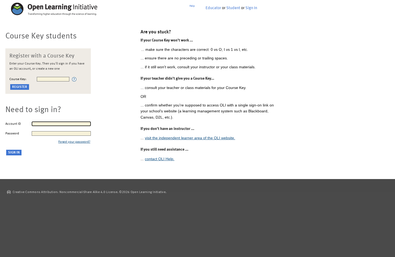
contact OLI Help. (159, 159)
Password (12, 133)
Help (192, 6)
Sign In (251, 8)
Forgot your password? (74, 142)
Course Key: (17, 79)
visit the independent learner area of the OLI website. (190, 138)
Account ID (13, 124)
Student (233, 8)
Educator (213, 8)
